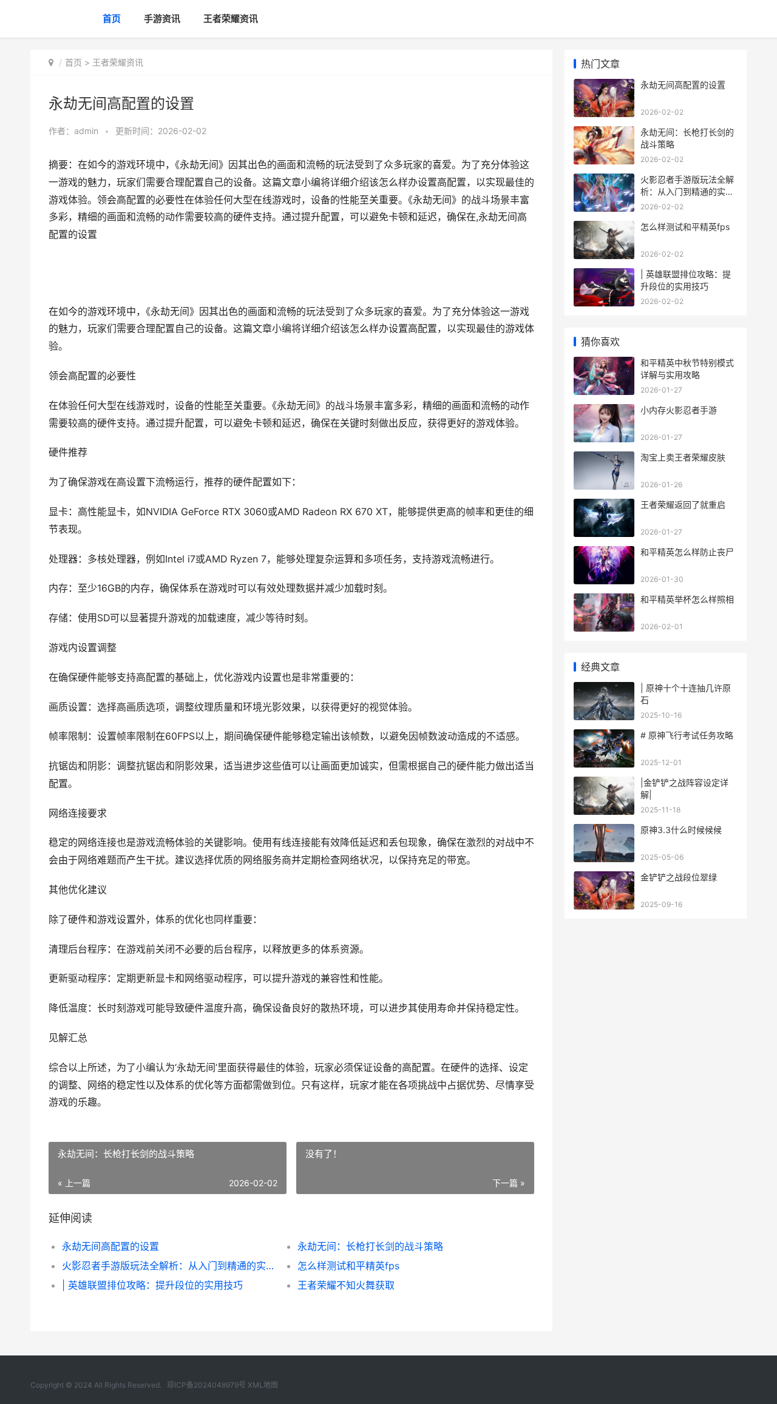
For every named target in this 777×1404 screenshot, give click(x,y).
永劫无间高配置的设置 (110, 1246)
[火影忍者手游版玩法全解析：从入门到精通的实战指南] (604, 181)
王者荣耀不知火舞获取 (346, 1285)
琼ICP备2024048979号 (206, 1384)
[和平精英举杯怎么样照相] (604, 601)
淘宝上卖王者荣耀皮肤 (682, 457)
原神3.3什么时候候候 (681, 830)
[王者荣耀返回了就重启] (604, 506)
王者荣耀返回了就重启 (682, 504)
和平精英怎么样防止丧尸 (687, 552)
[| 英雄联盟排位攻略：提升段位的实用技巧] (604, 276)
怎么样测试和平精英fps (348, 1266)
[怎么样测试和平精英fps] (604, 228)
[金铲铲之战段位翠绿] (604, 879)
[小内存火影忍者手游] (604, 412)
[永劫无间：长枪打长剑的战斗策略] (604, 134)
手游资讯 (162, 18)
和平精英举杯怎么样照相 (687, 599)
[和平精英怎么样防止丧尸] (604, 553)
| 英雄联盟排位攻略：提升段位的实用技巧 (152, 1285)
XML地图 (263, 1384)
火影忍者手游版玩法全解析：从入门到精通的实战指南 (168, 1266)
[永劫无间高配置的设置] (604, 86)
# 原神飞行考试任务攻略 (686, 735)
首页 (112, 18)
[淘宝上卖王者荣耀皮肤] (604, 459)
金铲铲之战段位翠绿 (678, 877)
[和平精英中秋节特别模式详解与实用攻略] (604, 364)
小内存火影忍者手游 (678, 410)
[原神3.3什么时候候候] (604, 831)
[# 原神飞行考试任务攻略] (604, 737)
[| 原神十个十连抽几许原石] (604, 689)
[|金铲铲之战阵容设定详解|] (604, 784)
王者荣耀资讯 (230, 18)
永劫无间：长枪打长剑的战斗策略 (370, 1246)
